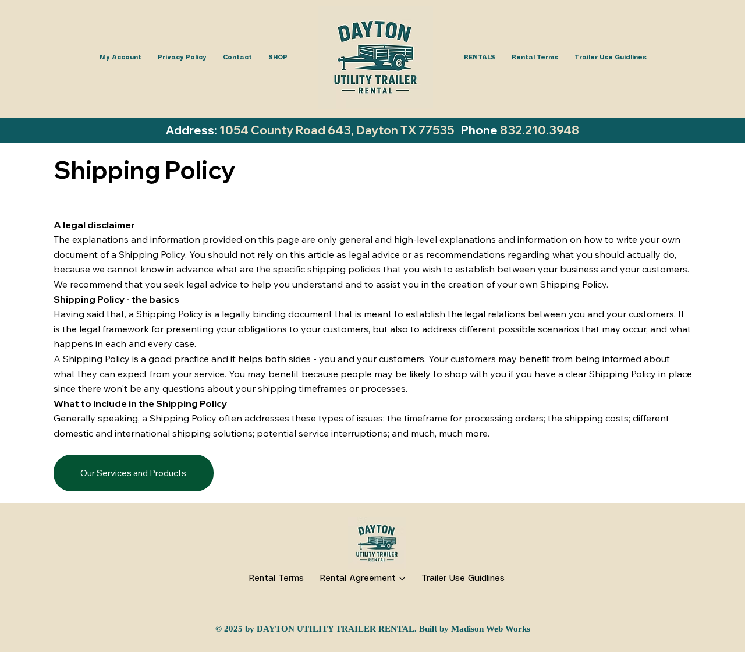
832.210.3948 (539, 130)
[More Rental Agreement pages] (402, 579)
